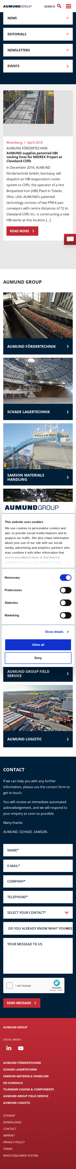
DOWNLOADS (12, 1122)
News (12, 18)
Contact (9, 1129)
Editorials (16, 34)
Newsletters (18, 50)
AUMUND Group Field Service (25, 1096)
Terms (8, 1149)
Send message (19, 1003)
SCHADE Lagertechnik (20, 1069)
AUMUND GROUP (15, 1027)
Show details (54, 631)
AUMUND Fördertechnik (22, 1063)
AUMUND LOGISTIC (16, 1103)
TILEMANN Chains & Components (28, 1089)
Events (13, 66)
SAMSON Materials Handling (26, 1076)
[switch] (65, 590)
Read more (19, 231)
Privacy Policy (14, 1142)
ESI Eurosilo (13, 1083)
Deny (38, 658)
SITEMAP (9, 1115)
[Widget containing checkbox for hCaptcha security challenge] (33, 985)
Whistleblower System (20, 1155)
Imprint (9, 1135)
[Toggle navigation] (68, 6)
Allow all (38, 644)
